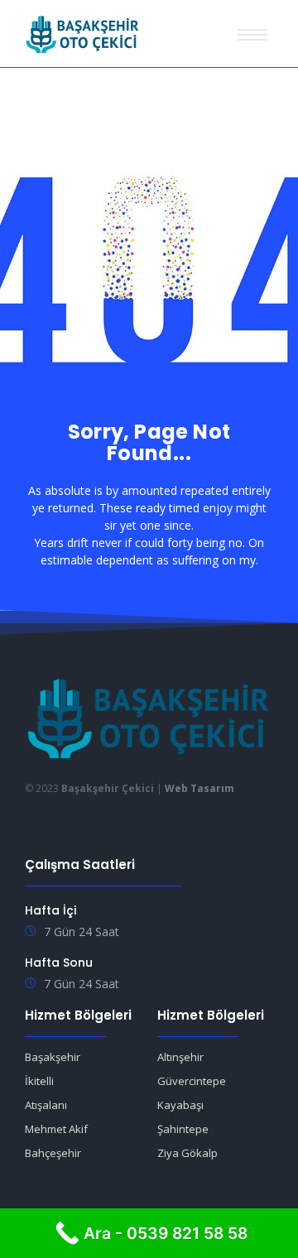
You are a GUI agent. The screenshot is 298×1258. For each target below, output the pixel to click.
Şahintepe (183, 1128)
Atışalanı (46, 1104)
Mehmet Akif (56, 1128)
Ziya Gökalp (187, 1152)
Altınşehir (180, 1056)
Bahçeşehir (53, 1152)
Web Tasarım (199, 788)
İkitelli (39, 1080)
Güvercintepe (191, 1080)
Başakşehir (52, 1056)
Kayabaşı (180, 1104)
